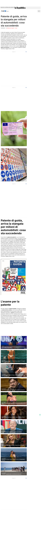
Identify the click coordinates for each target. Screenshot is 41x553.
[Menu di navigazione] (39, 11)
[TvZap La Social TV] (5, 11)
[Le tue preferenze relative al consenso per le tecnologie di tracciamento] (40, 415)
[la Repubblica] (20, 8)
